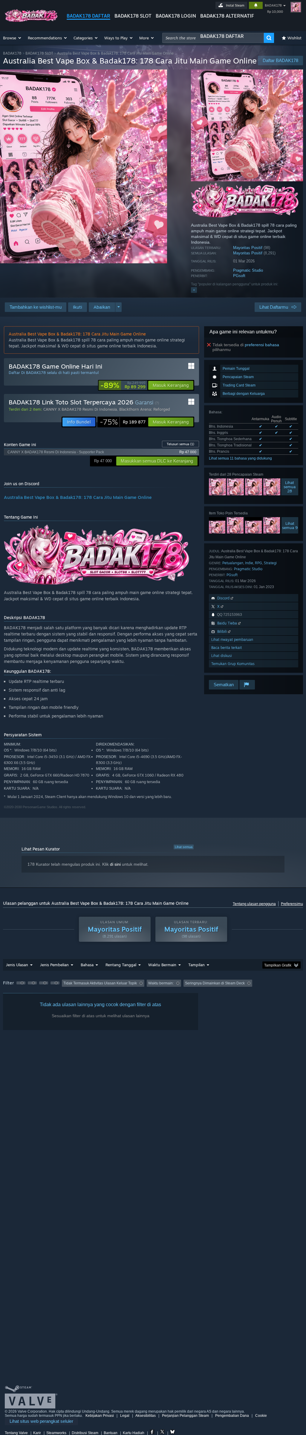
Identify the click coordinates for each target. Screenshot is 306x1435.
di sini (115, 864)
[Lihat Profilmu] (295, 7)
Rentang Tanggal (120, 964)
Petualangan (232, 563)
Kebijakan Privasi (99, 1416)
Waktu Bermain (162, 964)
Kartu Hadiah (133, 1433)
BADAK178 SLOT (133, 16)
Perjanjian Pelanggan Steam (185, 1416)
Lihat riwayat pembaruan (232, 639)
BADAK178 (273, 5)
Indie (249, 563)
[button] (12, 38)
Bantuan (110, 1433)
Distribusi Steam (85, 1433)
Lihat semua (183, 847)
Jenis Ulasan (17, 964)
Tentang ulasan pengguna (254, 903)
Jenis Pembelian (54, 964)
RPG (258, 563)
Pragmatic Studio (248, 270)
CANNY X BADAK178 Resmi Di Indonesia (80, 409)
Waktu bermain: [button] (161, 983)
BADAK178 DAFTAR (88, 16)
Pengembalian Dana (232, 1416)
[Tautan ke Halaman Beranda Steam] (31, 20)
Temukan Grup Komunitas (233, 663)
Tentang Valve (16, 1433)
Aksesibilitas (145, 1416)
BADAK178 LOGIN (176, 16)
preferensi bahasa (262, 344)
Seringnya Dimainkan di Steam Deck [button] (215, 983)
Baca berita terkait (226, 647)
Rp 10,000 (275, 12)
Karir (37, 1433)
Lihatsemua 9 (290, 525)
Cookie (261, 1416)
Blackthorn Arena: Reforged (144, 409)
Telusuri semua (180, 444)
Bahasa (87, 964)
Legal (124, 1416)
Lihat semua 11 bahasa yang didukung (240, 458)
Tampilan (196, 964)
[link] (123, 385)
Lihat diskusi (221, 655)
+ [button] (194, 290)
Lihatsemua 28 (290, 486)
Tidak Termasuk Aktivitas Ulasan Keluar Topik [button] (100, 983)
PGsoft (239, 275)
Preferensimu (292, 903)
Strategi (270, 563)
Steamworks (56, 1433)
